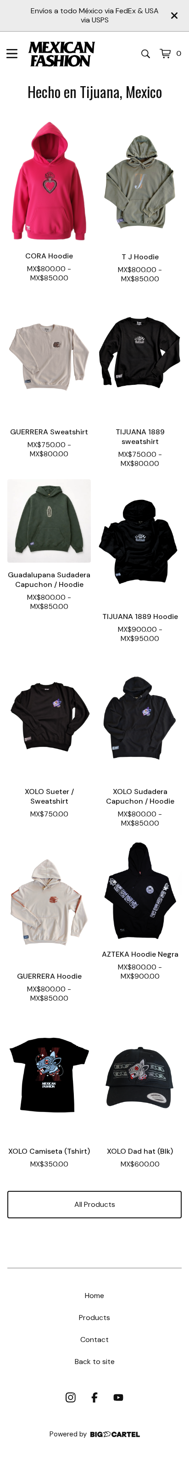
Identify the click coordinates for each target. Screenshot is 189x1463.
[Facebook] (94, 1397)
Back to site (95, 1361)
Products (94, 1317)
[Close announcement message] (174, 15)
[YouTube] (118, 1397)
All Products (94, 1204)
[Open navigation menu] (12, 53)
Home (94, 1295)
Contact (94, 1339)
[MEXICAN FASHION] (62, 53)
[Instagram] (70, 1397)
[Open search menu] (146, 53)
